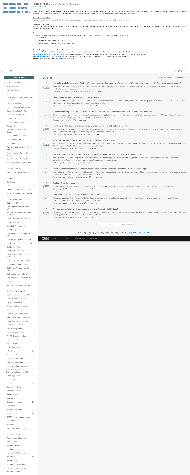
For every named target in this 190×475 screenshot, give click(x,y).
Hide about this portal (40, 6)
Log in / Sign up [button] (179, 71)
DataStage (80, 217)
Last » (129, 224)
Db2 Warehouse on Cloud (75, 203)
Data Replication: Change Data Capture (76, 163)
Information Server (69, 217)
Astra (70, 120)
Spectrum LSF (73, 91)
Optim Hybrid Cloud (76, 148)
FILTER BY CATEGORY (13, 82)
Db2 (70, 106)
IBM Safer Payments (69, 189)
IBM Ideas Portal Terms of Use (140, 232)
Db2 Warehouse (78, 106)
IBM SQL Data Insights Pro (77, 134)
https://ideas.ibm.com (127, 13)
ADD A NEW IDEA (19, 77)
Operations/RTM (84, 91)
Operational (81, 189)
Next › (122, 224)
